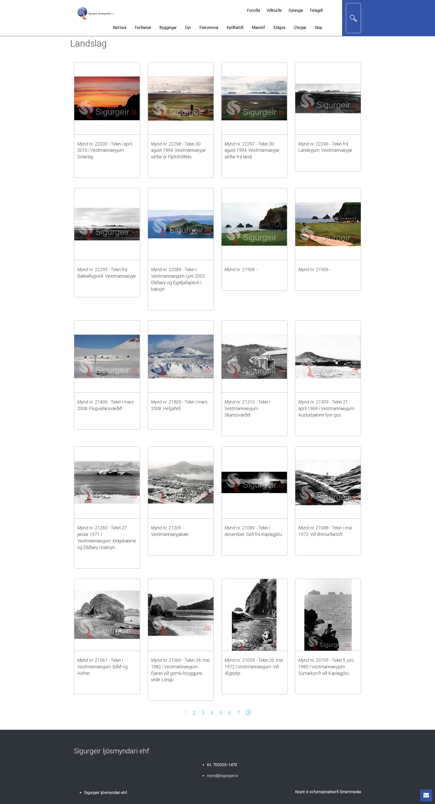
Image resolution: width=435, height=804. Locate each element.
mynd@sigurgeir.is (222, 775)
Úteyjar (300, 27)
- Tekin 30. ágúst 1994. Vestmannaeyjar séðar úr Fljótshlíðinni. (178, 150)
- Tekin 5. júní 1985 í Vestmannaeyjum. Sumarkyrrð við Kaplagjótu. (325, 666)
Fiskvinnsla (208, 27)
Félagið (316, 10)
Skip (318, 27)
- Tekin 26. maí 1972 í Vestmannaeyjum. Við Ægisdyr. (254, 666)
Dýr (188, 27)
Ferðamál (143, 27)
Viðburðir (274, 10)
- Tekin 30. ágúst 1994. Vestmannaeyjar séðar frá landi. (252, 150)
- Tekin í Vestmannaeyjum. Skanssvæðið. (247, 408)
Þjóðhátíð (235, 27)
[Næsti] (248, 713)
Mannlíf (258, 27)
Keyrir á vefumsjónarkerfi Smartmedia (328, 791)
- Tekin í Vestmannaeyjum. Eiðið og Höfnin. (102, 666)
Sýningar (295, 10)
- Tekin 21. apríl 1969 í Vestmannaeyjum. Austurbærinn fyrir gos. (326, 408)
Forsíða (253, 10)
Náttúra (119, 27)
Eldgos (279, 27)
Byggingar (168, 27)
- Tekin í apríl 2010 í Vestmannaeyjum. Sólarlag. (104, 150)
